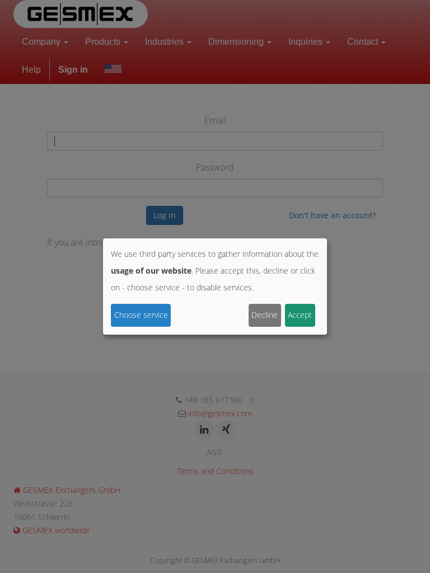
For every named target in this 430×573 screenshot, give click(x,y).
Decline (264, 314)
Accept (300, 314)
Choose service (141, 314)
